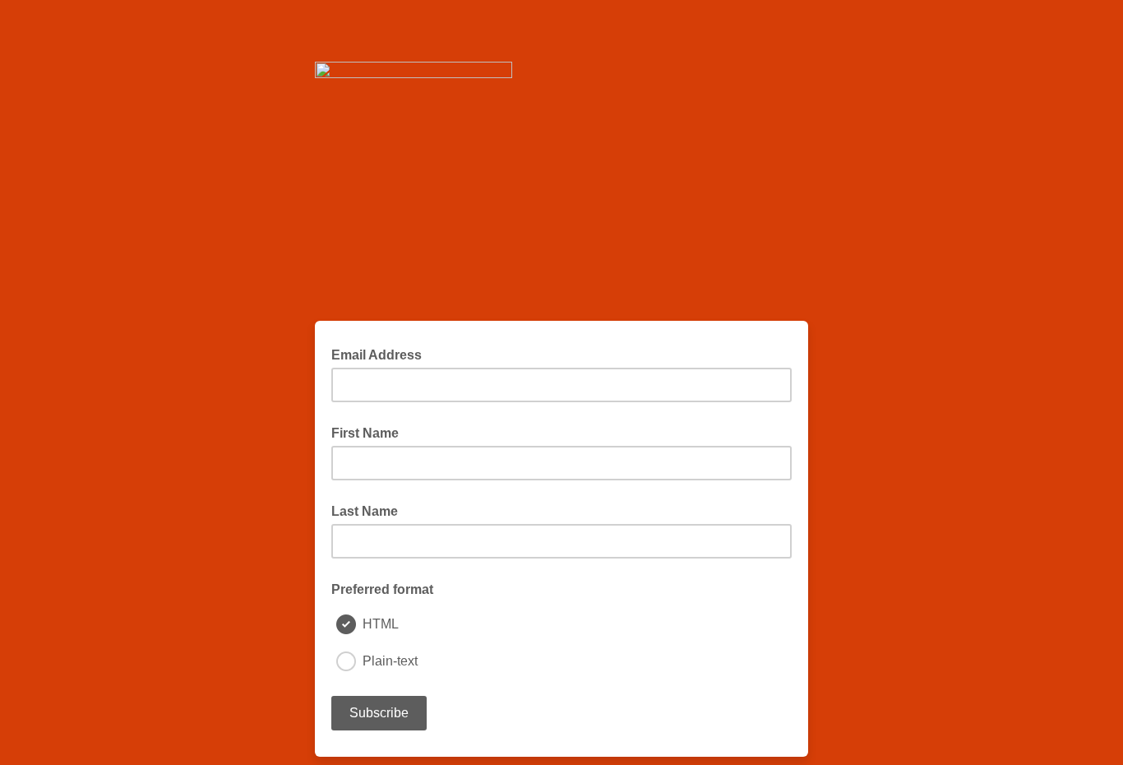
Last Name (364, 511)
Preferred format (382, 589)
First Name (365, 433)
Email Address (381, 354)
